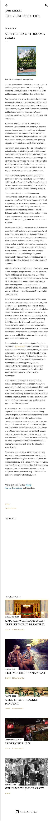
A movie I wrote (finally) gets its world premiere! (24, 622)
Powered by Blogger (29, 812)
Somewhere (20, 346)
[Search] (46, 5)
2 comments (17, 708)
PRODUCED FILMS (17, 743)
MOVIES (27, 16)
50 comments (18, 629)
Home (8, 16)
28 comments (18, 678)
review (13, 508)
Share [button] (7, 504)
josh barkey (13, 10)
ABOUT (17, 16)
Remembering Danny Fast (25, 673)
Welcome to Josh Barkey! (24, 788)
